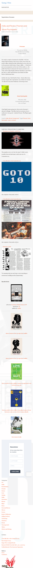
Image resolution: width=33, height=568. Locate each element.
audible (19, 312)
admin (16, 35)
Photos (3, 513)
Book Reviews (5, 490)
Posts (3, 556)
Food (3, 496)
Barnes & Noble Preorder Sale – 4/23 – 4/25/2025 (13, 548)
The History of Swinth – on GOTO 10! (12, 135)
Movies (10, 122)
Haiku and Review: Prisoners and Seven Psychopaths (15, 29)
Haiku (7, 122)
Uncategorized (16, 122)
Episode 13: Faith (7, 250)
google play (20, 337)
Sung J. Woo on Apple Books (8, 546)
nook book (17, 415)
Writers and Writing (6, 532)
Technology (4, 522)
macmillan (20, 413)
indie (20, 440)
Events (3, 494)
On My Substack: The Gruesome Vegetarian (12, 550)
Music (3, 507)
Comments (4, 558)
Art (2, 486)
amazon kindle (24, 415)
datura (7, 337)
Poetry (3, 515)
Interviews (4, 503)
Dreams (4, 492)
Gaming (3, 498)
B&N (18, 308)
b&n (15, 337)
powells (7, 387)
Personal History (6, 511)
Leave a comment (12, 123)
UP (26, 308)
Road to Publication (6, 518)
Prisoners (25, 122)
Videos (3, 530)
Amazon (22, 308)
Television (4, 524)
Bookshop (14, 308)
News (3, 509)
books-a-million (13, 387)
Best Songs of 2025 (6, 544)
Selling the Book (6, 520)
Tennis (3, 526)
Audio (3, 488)
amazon (12, 337)
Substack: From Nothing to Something (13, 133)
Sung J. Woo (6, 3)
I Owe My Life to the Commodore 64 (12, 164)
